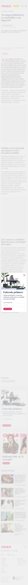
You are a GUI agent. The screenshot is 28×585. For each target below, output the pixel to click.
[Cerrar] (24, 275)
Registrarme (7, 309)
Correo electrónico (7, 302)
